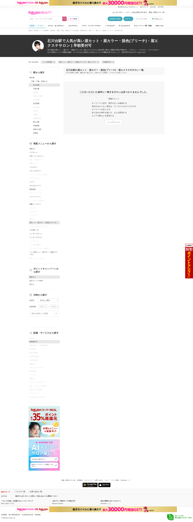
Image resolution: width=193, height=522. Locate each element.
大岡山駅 (36, 89)
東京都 (53, 30)
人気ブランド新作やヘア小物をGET (63, 501)
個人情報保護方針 (14, 515)
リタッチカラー (35, 171)
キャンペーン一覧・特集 (143, 26)
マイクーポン (143, 19)
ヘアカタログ (110, 26)
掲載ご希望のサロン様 (156, 12)
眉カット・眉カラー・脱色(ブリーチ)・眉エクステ (73, 50)
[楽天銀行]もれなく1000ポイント (128, 7)
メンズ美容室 (44, 30)
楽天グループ (144, 7)
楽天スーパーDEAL (36, 281)
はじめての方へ (117, 12)
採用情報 (38, 515)
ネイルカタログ (124, 26)
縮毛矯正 (32, 189)
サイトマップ (88, 480)
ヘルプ (127, 12)
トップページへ (113, 122)
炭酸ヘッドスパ (35, 204)
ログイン (128, 19)
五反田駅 (36, 103)
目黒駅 (35, 133)
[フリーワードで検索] (64, 19)
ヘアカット (33, 152)
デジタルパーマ (35, 186)
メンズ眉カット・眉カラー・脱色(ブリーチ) (43, 253)
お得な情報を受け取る (139, 12)
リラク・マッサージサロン (91, 26)
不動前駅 (36, 125)
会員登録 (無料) (115, 19)
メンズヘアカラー (35, 237)
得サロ (31, 284)
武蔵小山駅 (37, 129)
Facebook (124, 480)
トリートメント (35, 197)
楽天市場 (160, 7)
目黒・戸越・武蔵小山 (64, 30)
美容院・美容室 (33, 30)
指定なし (32, 149)
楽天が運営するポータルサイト (111, 501)
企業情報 (4, 515)
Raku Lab (159, 26)
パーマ (31, 182)
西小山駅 (36, 122)
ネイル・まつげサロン (56, 26)
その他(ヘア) (34, 230)
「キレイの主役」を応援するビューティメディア (17, 501)
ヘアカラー (33, 167)
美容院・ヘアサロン (37, 26)
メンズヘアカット (35, 234)
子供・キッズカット (36, 156)
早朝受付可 (83, 30)
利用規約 (80, 480)
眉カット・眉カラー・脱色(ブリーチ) (100, 30)
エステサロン (73, 26)
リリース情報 (115, 480)
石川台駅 (75, 30)
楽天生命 (153, 7)
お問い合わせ (98, 480)
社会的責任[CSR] (27, 515)
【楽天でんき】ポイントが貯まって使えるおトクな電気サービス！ (36, 496)
